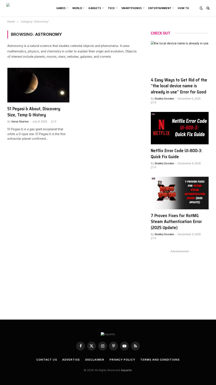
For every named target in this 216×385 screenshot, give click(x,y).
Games (61, 8)
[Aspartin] (26, 8)
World (77, 8)
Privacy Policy (122, 359)
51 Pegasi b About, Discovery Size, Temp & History (33, 112)
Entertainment (159, 8)
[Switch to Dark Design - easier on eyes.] (201, 8)
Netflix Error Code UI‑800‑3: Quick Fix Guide (176, 154)
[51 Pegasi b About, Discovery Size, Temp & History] (38, 85)
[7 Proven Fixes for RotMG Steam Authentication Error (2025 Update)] (180, 193)
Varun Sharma (19, 121)
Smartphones (131, 8)
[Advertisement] (180, 280)
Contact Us (46, 359)
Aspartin (126, 370)
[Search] (208, 8)
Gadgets (94, 8)
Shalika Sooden (164, 98)
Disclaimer (94, 359)
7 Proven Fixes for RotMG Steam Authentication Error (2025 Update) (176, 222)
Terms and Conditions (160, 359)
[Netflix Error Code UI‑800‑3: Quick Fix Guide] (180, 128)
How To (183, 8)
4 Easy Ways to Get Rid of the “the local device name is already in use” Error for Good (179, 86)
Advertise (71, 359)
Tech (111, 8)
